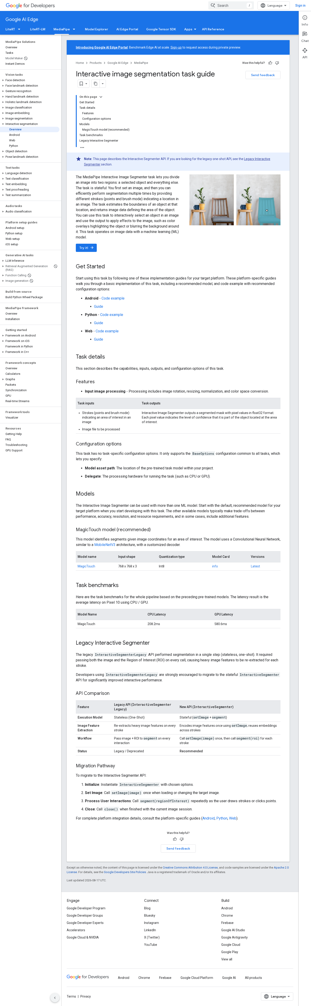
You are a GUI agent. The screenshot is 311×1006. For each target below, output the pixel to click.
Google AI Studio (233, 930)
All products (253, 978)
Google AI (229, 978)
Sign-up (176, 47)
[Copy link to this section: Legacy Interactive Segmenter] (154, 643)
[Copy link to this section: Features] (99, 382)
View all (226, 959)
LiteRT (10, 29)
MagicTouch (86, 566)
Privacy (85, 996)
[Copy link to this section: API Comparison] (114, 693)
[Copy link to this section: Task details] (109, 357)
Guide (98, 306)
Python (221, 818)
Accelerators (76, 930)
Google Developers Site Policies (125, 872)
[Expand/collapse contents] (101, 97)
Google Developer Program (86, 908)
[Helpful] (270, 62)
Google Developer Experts (85, 923)
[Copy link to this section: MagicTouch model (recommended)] (155, 530)
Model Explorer (96, 29)
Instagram (151, 923)
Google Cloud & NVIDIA (83, 937)
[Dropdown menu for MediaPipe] (75, 29)
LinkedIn (150, 930)
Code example (113, 298)
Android (208, 818)
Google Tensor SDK (161, 29)
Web (232, 818)
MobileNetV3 (104, 545)
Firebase (227, 923)
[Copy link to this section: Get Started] (109, 267)
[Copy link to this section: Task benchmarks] (123, 585)
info (215, 566)
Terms (71, 996)
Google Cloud (230, 945)
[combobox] (231, 5)
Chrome (227, 915)
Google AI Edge (21, 19)
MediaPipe (62, 29)
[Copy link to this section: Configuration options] (126, 444)
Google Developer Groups (85, 915)
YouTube (150, 945)
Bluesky (149, 915)
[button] (29, 80)
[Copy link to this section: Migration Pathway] (119, 766)
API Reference (213, 29)
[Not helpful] (277, 62)
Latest (255, 566)
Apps (188, 29)
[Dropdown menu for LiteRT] (20, 29)
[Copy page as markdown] (96, 84)
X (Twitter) (152, 937)
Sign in (300, 5)
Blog (147, 908)
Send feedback (263, 75)
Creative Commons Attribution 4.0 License (190, 867)
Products (96, 63)
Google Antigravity (234, 937)
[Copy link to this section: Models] (99, 494)
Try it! (86, 248)
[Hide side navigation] (54, 997)
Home (80, 63)
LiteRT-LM (37, 29)
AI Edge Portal (127, 29)
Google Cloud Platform (197, 978)
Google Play (229, 952)
